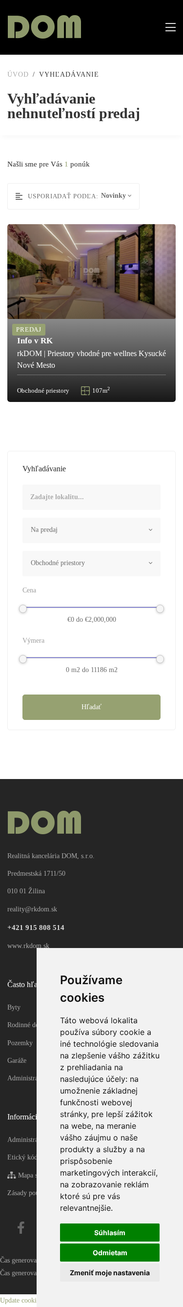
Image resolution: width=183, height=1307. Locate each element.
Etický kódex (25, 1157)
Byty (13, 1007)
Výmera (33, 640)
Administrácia (26, 1139)
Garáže (16, 1060)
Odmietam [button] (110, 1252)
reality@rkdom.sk (32, 909)
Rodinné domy (27, 1025)
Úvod (18, 74)
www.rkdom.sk (28, 945)
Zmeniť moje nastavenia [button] (110, 1272)
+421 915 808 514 (35, 927)
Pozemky (20, 1043)
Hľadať (91, 707)
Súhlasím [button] (109, 1232)
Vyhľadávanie (69, 74)
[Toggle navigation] (168, 28)
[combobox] (91, 530)
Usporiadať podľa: (63, 196)
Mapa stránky (35, 1175)
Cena (29, 590)
